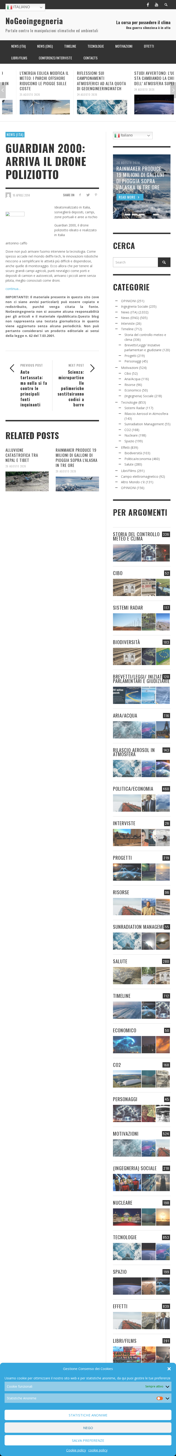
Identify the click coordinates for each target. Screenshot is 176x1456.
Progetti (130, 355)
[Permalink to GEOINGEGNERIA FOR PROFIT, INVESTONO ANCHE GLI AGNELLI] (163, 1044)
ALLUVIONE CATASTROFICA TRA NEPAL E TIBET (22, 455)
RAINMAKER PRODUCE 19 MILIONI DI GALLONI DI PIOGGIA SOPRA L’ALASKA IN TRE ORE (76, 457)
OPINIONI (128, 301)
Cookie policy (76, 1450)
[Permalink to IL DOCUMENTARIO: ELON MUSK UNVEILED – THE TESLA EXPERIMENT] (163, 1355)
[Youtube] (156, 4)
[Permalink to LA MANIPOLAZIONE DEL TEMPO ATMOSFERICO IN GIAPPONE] (163, 553)
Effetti (125, 447)
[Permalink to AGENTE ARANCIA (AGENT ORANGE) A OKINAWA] (127, 975)
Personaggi (132, 361)
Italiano (21, 7)
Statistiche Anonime (88, 1415)
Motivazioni (129, 367)
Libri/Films (128, 471)
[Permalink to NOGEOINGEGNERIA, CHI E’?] (127, 837)
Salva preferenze (88, 1440)
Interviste (128, 323)
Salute (129, 464)
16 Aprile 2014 (21, 195)
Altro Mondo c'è (133, 482)
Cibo (127, 373)
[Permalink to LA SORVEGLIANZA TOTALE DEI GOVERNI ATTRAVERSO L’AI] (148, 1182)
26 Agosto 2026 (16, 466)
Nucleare (131, 435)
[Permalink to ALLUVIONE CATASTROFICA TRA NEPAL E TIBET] (27, 481)
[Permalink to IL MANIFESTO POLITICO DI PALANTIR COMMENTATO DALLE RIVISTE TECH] (163, 1182)
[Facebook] (147, 4)
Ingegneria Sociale (134, 306)
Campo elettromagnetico (139, 476)
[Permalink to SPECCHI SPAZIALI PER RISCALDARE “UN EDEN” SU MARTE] (148, 1286)
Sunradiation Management (144, 424)
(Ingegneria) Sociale (139, 396)
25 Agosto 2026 (16, 94)
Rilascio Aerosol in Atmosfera (146, 413)
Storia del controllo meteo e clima (136, 536)
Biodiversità (133, 453)
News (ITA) (15, 134)
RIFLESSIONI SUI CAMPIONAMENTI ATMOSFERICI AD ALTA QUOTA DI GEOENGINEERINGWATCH (87, 80)
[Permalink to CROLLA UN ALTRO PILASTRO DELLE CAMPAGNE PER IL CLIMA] (163, 1079)
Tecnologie (129, 402)
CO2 (127, 430)
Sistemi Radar (134, 408)
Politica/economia (137, 459)
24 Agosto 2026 (73, 94)
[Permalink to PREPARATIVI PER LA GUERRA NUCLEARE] (127, 1217)
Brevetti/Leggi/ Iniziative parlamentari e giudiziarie (141, 678)
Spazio (129, 441)
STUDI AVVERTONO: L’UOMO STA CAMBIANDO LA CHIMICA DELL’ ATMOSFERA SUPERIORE (144, 78)
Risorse (129, 384)
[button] (169, 1368)
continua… (13, 289)
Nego (88, 1427)
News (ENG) (130, 318)
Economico (132, 390)
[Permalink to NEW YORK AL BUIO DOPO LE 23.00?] (148, 1044)
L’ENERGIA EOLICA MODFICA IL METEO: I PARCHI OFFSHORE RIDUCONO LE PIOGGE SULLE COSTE (30, 80)
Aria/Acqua (132, 379)
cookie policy (97, 1450)
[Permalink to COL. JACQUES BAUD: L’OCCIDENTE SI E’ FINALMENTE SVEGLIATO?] (148, 837)
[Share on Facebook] (80, 194)
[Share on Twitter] (88, 194)
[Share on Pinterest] (96, 194)
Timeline (127, 329)
